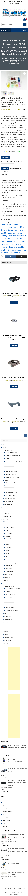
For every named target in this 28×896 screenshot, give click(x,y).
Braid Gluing (9, 565)
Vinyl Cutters (9, 533)
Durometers (9, 556)
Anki (4, 507)
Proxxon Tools (9, 538)
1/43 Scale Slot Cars (9, 480)
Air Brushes (8, 524)
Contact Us (12, 1)
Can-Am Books (9, 591)
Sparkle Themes (18, 890)
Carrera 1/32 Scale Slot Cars (13, 465)
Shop (4, 823)
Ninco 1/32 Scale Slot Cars (12, 468)
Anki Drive (6, 513)
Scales (7, 553)
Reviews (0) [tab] (5, 171)
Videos (6, 626)
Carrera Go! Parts (10, 489)
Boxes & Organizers (9, 574)
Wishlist (5, 826)
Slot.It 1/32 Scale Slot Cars (12, 477)
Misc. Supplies (7, 580)
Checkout (5, 805)
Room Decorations (8, 643)
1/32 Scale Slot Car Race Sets (13, 455)
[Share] (10, 256)
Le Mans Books (9, 604)
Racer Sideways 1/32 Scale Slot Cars (15, 461)
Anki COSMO (7, 510)
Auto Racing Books (9, 586)
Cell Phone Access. (8, 637)
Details (21, 109)
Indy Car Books (9, 601)
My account (6, 817)
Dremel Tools (21, 58)
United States (11, 151)
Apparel (6, 631)
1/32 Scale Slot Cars (9, 450)
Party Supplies (7, 640)
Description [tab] (5, 168)
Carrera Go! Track (10, 495)
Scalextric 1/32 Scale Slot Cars (13, 474)
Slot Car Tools (13, 58)
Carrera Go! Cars (10, 486)
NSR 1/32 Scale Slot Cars (12, 471)
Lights (7, 550)
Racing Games (7, 616)
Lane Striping (9, 568)
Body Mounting (10, 527)
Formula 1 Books (10, 597)
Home (3, 58)
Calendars (6, 634)
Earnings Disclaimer (14, 3)
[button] (24, 73)
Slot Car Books (8, 619)
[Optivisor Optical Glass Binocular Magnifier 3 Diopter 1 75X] (14, 363)
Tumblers (8, 559)
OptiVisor (8, 547)
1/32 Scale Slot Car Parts (12, 452)
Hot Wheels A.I (8, 504)
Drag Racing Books (10, 594)
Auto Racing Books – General (13, 588)
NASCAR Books (10, 607)
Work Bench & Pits (9, 542)
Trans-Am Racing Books (12, 610)
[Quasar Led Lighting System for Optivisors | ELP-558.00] (14, 321)
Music (5, 613)
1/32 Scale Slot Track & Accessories (14, 458)
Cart (4, 803)
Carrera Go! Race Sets (11, 492)
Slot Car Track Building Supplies (12, 563)
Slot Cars (7, 58)
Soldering (8, 544)
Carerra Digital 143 (10, 482)
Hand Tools (7, 577)
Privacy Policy (20, 1)
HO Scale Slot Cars (9, 501)
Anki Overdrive (8, 516)
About (5, 1)
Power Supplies (9, 571)
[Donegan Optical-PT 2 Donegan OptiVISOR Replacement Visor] (14, 404)
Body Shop (7, 521)
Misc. (4, 629)
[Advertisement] (14, 668)
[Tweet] (21, 256)
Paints (7, 530)
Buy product (5, 157)
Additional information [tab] (15, 168)
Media (4, 584)
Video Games (7, 622)
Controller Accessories (10, 498)
